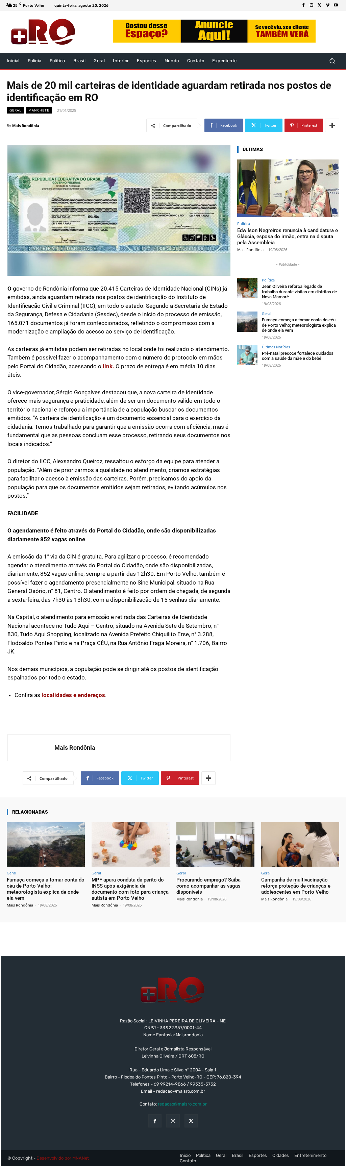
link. (109, 366)
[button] (332, 61)
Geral (15, 110)
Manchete (38, 110)
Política (243, 223)
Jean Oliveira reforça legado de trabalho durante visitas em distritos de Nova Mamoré (299, 291)
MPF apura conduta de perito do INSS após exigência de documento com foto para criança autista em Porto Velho (130, 889)
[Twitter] (320, 5)
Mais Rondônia (25, 125)
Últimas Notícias (276, 347)
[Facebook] (303, 5)
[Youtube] (336, 5)
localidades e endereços (73, 695)
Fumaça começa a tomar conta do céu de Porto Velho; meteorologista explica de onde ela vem (299, 325)
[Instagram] (311, 5)
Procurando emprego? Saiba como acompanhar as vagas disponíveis (208, 886)
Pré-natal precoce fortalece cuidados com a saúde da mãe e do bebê (297, 356)
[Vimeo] (328, 5)
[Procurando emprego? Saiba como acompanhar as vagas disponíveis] (215, 844)
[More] (332, 125)
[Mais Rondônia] (31, 748)
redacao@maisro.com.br (182, 1104)
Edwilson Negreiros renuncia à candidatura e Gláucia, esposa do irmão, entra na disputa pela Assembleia (287, 236)
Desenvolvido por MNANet (62, 1158)
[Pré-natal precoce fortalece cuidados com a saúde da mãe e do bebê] (247, 355)
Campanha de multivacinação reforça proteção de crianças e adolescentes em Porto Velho (295, 886)
